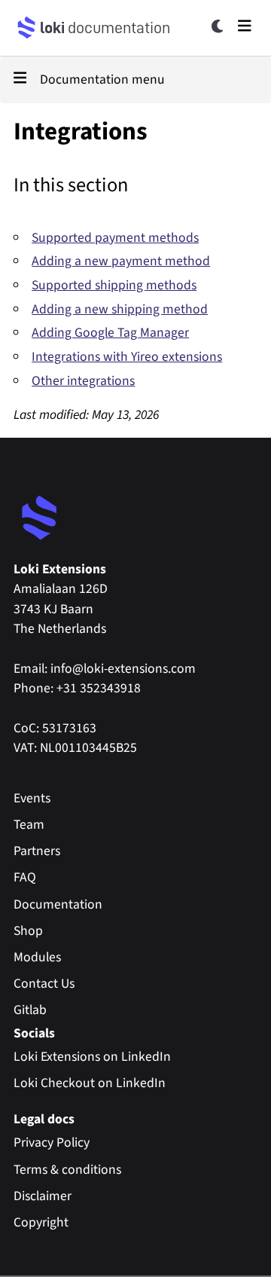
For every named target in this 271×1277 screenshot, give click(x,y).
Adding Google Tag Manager (110, 332)
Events (32, 798)
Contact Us (44, 983)
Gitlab (30, 1010)
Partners (37, 851)
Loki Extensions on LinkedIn (92, 1056)
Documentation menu (102, 79)
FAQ (25, 877)
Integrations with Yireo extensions (127, 356)
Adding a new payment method (121, 261)
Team (29, 824)
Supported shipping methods (114, 285)
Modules (37, 957)
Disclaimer (43, 1196)
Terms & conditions (67, 1169)
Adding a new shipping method (120, 309)
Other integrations (83, 380)
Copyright (41, 1222)
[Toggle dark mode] (218, 26)
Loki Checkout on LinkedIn (90, 1083)
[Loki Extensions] (40, 518)
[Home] (27, 28)
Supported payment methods (115, 237)
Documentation (58, 904)
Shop (28, 930)
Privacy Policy (52, 1142)
